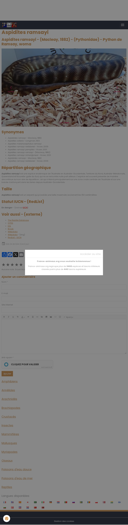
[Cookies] (6, 518)
